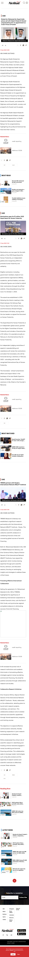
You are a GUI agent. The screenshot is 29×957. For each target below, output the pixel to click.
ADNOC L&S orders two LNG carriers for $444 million (17, 811)
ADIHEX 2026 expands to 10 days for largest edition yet (18, 447)
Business (5, 914)
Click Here (11, 950)
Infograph (11, 908)
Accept (13, 954)
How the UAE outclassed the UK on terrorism (18, 181)
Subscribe (23, 897)
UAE (4, 908)
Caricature (11, 915)
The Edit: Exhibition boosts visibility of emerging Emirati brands (18, 198)
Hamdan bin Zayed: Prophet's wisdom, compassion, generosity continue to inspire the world (18, 794)
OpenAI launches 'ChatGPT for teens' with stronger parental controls (18, 440)
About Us (11, 917)
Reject (18, 954)
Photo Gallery (10, 912)
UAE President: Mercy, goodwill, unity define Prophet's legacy (17, 803)
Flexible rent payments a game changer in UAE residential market (18, 190)
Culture (4, 919)
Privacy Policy (10, 920)
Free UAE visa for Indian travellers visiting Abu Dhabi (18, 455)
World (4, 911)
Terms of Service (18, 909)
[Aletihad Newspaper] (14, 2)
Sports (4, 917)
